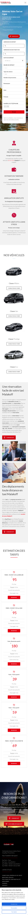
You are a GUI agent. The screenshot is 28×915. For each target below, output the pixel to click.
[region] (14, 901)
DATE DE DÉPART (9, 57)
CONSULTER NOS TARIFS (14, 288)
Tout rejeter (14, 911)
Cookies (4, 883)
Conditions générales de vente (12, 875)
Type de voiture (8, 71)
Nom (5, 90)
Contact (4, 885)
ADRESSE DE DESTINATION (12, 50)
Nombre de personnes (10, 77)
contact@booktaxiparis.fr (15, 824)
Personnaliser (14, 908)
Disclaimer (5, 881)
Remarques (7, 83)
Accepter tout (14, 904)
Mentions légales (7, 877)
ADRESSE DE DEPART (10, 42)
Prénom (6, 97)
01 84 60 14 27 (5, 1)
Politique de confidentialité (11, 879)
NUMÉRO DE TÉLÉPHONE (11, 103)
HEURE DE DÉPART (9, 65)
